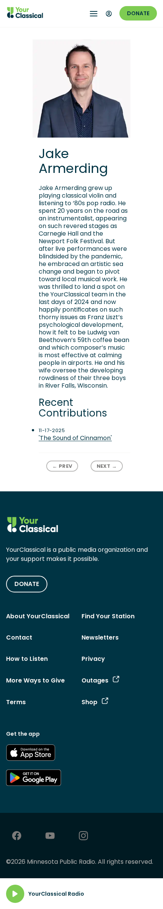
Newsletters (100, 637)
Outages (95, 680)
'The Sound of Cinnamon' (75, 438)
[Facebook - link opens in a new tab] (16, 836)
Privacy (93, 658)
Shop (89, 702)
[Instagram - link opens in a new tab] (83, 836)
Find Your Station (108, 616)
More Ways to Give (35, 680)
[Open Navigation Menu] (94, 14)
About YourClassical (37, 616)
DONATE (26, 584)
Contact (19, 637)
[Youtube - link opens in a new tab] (50, 836)
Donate (138, 13)
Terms (16, 702)
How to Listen (27, 658)
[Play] (15, 894)
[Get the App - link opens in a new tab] (30, 753)
